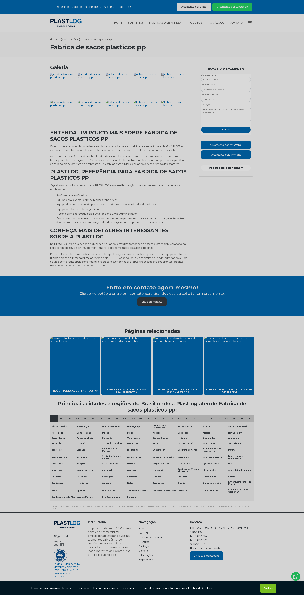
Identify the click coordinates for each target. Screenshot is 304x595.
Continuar (268, 588)
